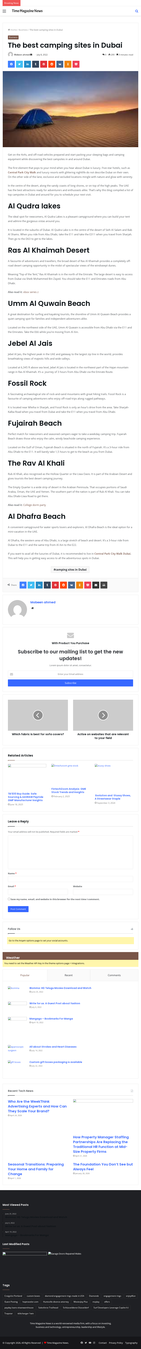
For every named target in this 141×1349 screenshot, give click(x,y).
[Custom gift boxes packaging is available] (17, 1066)
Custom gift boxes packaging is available (55, 1062)
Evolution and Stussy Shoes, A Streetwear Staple (113, 797)
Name (12, 873)
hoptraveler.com (30, 1301)
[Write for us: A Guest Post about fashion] (17, 1008)
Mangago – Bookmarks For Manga (51, 1018)
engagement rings (112, 1295)
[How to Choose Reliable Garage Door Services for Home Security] (70, 1264)
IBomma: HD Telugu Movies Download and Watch (60, 988)
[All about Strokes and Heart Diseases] (17, 1051)
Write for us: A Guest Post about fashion (54, 1003)
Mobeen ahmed (22, 54)
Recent (69, 975)
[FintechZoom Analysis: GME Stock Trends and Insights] (70, 775)
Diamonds (94, 1295)
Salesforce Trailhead (48, 1307)
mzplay (96, 1301)
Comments (114, 975)
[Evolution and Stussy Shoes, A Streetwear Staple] (114, 778)
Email (12, 886)
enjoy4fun (130, 1295)
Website (77, 886)
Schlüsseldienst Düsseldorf (76, 1307)
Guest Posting (11, 1301)
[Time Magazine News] (27, 11)
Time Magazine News (57, 1342)
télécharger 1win (26, 1313)
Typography (131, 1342)
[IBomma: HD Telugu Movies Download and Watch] (17, 992)
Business (23, 29)
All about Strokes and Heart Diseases (53, 1046)
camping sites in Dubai (71, 569)
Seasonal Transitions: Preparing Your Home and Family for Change (36, 1169)
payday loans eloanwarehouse (19, 1307)
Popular (25, 975)
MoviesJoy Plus (81, 1301)
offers (107, 1301)
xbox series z (31, 292)
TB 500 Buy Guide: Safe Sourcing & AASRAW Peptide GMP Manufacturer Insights (25, 797)
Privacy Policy (116, 1342)
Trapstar (8, 1313)
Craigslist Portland (13, 1295)
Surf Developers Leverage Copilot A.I (111, 1307)
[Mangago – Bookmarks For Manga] (17, 1030)
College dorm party (34, 505)
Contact (103, 1342)
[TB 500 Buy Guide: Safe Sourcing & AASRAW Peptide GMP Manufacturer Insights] (27, 777)
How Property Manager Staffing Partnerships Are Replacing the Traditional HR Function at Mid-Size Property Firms (101, 1144)
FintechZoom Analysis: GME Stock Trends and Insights (68, 790)
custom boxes (33, 1295)
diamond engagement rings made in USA (64, 1295)
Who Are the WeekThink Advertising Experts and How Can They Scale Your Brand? (37, 1106)
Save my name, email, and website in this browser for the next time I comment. (55, 899)
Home (13, 29)
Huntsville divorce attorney (56, 1301)
